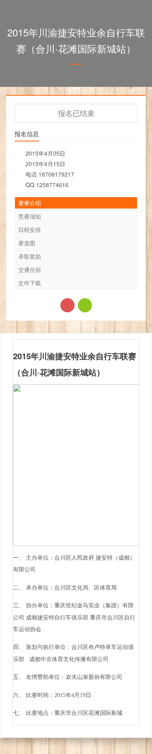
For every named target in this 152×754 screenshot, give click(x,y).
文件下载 (29, 283)
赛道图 (26, 243)
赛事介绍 (29, 203)
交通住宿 (29, 269)
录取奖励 (29, 256)
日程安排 (29, 229)
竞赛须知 (29, 216)
